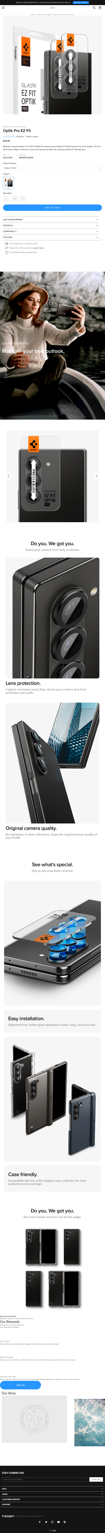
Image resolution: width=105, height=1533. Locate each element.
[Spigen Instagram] (52, 1522)
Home (32, 14)
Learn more (38, 248)
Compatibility (10, 231)
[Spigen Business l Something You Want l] (52, 7)
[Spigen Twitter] (46, 1522)
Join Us (20, 1385)
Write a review (32, 137)
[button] (100, 8)
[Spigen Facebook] (40, 1522)
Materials (8, 225)
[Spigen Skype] (65, 1522)
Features (7, 237)
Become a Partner (81, 3)
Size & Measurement (13, 220)
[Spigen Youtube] (58, 1522)
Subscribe (96, 1479)
